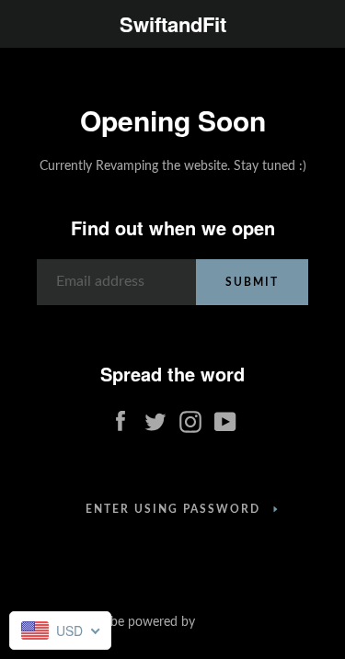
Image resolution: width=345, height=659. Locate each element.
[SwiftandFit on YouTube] (225, 418)
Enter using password (173, 509)
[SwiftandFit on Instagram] (190, 418)
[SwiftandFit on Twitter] (155, 418)
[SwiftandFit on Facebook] (120, 418)
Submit (252, 282)
